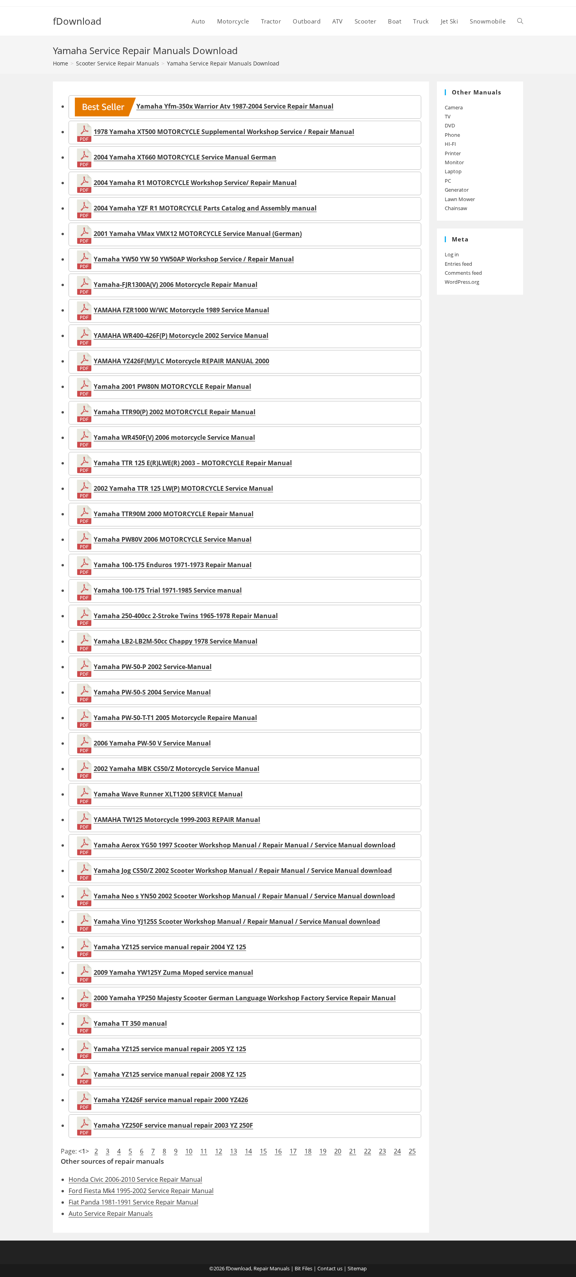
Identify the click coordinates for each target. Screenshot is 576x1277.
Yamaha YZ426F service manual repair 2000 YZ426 (171, 1100)
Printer (453, 153)
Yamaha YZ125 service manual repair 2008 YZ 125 (170, 1074)
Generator (457, 189)
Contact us (329, 1268)
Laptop (453, 171)
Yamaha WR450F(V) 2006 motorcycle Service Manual (174, 437)
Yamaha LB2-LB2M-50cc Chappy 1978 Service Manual (175, 641)
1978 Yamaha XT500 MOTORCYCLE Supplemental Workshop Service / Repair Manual (224, 131)
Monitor (454, 162)
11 (203, 1151)
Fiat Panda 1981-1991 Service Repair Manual (133, 1202)
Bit (298, 1268)
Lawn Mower (460, 199)
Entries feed (458, 263)
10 (188, 1151)
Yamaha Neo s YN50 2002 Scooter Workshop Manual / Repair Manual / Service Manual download (244, 896)
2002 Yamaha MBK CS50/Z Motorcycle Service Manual (176, 768)
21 (352, 1151)
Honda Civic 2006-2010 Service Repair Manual (135, 1179)
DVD (450, 125)
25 (412, 1151)
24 (397, 1151)
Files (307, 1268)
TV (448, 116)
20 (337, 1151)
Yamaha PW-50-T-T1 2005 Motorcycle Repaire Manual (175, 717)
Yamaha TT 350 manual (130, 1023)
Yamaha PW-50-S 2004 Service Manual (152, 692)
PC (448, 180)
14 (248, 1151)
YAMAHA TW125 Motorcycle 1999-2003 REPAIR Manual (177, 819)
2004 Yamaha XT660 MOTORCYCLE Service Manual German (185, 157)
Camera (454, 107)
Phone (452, 134)
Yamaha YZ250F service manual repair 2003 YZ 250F (173, 1125)
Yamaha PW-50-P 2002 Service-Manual (153, 666)
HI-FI (450, 143)
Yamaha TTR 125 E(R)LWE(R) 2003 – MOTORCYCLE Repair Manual (193, 463)
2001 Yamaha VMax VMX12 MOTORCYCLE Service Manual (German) (198, 233)
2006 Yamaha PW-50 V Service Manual (152, 743)
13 (233, 1151)
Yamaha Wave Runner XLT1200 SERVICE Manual (168, 794)
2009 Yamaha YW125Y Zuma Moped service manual (173, 972)
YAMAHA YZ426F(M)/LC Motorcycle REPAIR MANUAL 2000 (181, 361)
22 (367, 1151)
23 (382, 1151)
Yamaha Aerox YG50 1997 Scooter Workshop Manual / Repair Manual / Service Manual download (244, 845)
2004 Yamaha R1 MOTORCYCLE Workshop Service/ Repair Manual (195, 182)
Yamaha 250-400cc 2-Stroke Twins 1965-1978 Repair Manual (186, 615)
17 (293, 1151)
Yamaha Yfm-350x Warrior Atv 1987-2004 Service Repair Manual (234, 106)
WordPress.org (462, 281)
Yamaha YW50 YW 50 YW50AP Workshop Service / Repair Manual (194, 259)
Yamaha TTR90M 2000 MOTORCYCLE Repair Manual (174, 514)
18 (308, 1151)
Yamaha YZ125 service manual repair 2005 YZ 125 (170, 1049)
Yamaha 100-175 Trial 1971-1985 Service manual (168, 590)
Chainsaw (456, 208)
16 (278, 1151)
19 (322, 1151)
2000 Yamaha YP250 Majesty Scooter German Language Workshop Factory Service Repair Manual (245, 998)
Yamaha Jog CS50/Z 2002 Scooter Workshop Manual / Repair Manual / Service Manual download (243, 870)
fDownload (77, 21)
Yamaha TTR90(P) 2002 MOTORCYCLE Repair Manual (174, 412)
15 (263, 1151)
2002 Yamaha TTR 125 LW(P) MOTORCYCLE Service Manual (183, 488)
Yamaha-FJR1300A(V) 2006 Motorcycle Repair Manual (175, 284)
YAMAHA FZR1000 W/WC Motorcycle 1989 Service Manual (181, 310)
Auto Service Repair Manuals (111, 1213)
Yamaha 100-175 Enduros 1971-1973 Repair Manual (173, 565)
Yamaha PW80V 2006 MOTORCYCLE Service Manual (173, 539)
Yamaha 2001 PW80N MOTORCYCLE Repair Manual (172, 386)
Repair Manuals (272, 1268)
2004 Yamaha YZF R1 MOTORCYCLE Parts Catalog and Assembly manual (205, 208)
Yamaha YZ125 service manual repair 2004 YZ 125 (170, 947)
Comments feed (463, 272)
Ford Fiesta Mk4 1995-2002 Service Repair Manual (141, 1190)
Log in (452, 254)
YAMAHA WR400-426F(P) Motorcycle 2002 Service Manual (181, 335)
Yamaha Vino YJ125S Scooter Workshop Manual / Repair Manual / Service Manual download (237, 921)
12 (218, 1151)
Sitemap (357, 1268)
